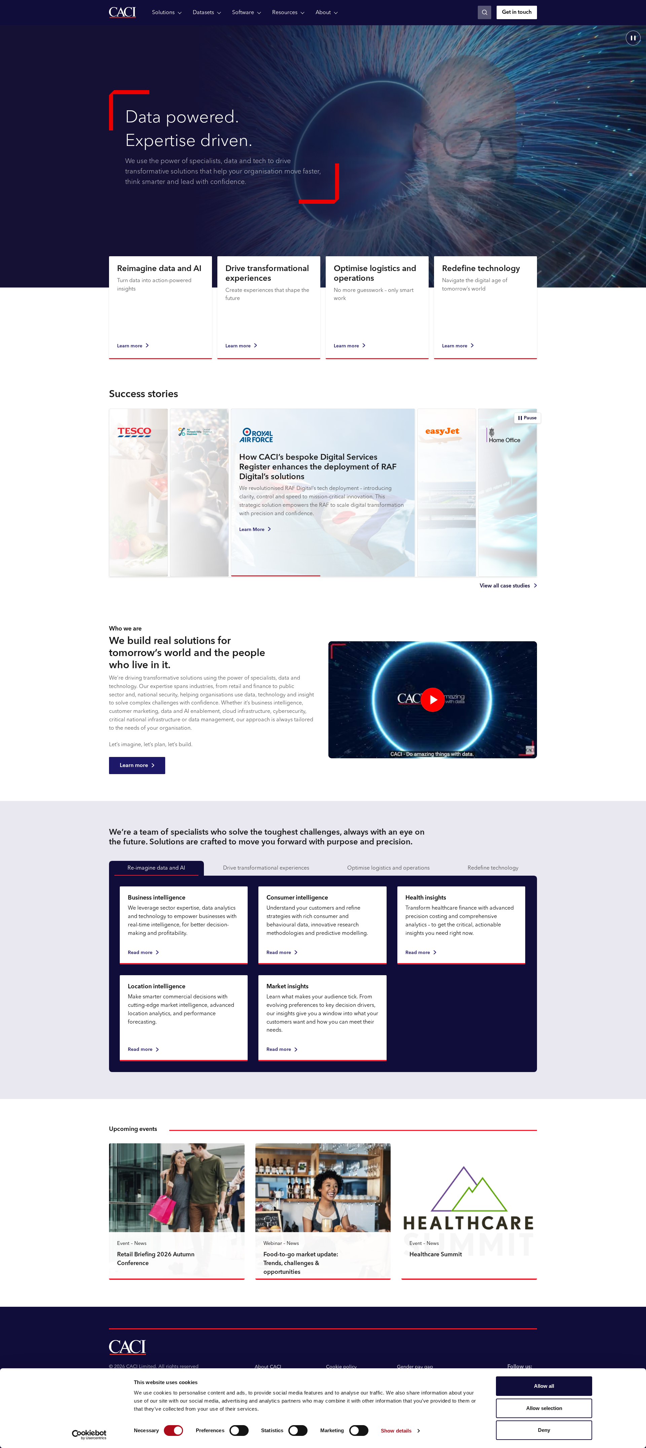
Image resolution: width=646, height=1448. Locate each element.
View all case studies (505, 586)
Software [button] (243, 12)
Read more (140, 952)
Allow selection (544, 1408)
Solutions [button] (163, 12)
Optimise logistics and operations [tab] (388, 868)
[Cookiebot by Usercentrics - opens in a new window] (89, 1435)
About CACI (268, 1367)
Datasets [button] (203, 12)
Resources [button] (284, 12)
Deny (544, 1430)
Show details (396, 1431)
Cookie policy (341, 1367)
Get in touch (517, 12)
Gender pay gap (415, 1367)
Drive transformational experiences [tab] (266, 868)
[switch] (239, 1430)
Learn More (312, 522)
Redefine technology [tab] (493, 868)
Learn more (129, 346)
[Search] (484, 12)
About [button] (323, 12)
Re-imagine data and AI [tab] (156, 868)
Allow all (544, 1386)
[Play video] (432, 700)
